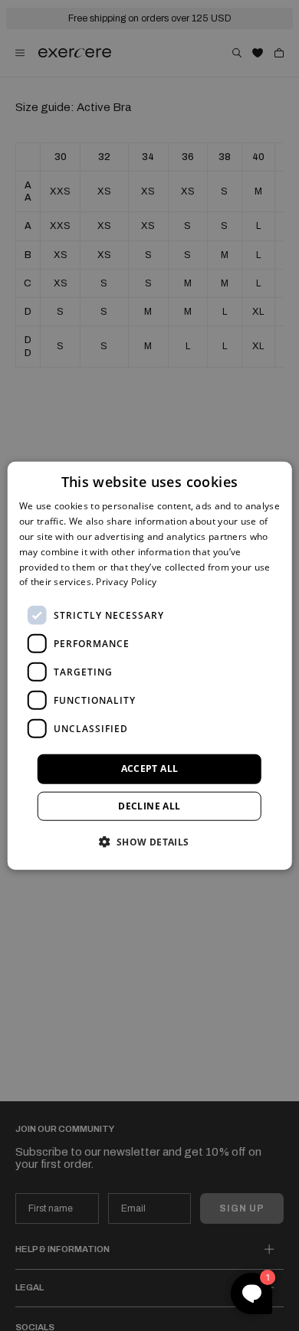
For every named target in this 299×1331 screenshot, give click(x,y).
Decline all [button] (149, 805)
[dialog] (150, 666)
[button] (149, 841)
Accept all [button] (150, 768)
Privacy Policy (126, 581)
